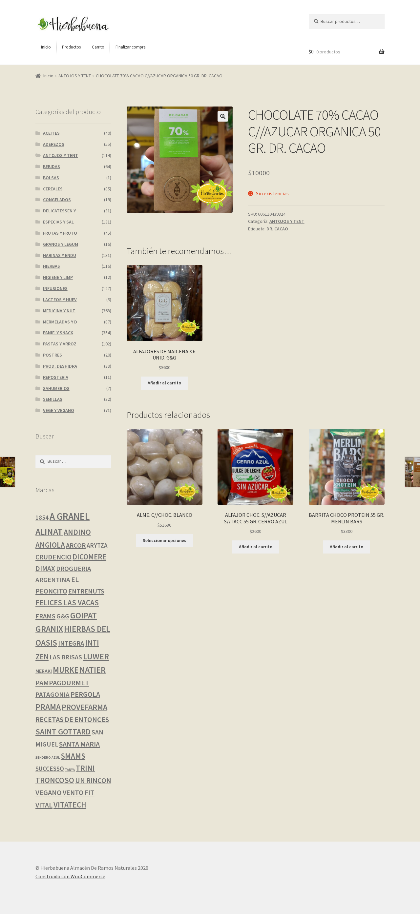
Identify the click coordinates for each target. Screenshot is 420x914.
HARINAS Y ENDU (59, 255)
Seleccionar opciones (164, 540)
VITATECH (69, 804)
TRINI (85, 768)
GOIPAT (83, 615)
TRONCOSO (54, 780)
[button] (223, 116)
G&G (62, 616)
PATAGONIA (52, 694)
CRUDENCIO (53, 557)
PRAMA (48, 707)
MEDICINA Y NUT (59, 311)
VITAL (43, 805)
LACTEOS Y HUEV (60, 299)
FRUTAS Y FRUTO (60, 233)
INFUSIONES (55, 288)
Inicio (48, 76)
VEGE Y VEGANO (58, 410)
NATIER (92, 670)
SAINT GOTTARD (63, 732)
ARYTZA (97, 545)
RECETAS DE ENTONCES (72, 719)
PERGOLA (85, 694)
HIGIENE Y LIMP (58, 277)
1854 (42, 517)
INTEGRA (71, 643)
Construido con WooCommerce (70, 876)
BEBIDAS (51, 166)
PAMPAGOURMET (62, 682)
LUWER (96, 656)
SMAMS (73, 756)
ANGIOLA (50, 545)
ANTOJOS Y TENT (74, 76)
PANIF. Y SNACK (58, 333)
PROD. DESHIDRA (60, 366)
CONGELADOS (57, 200)
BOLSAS (51, 178)
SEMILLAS (52, 399)
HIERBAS (51, 266)
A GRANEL (70, 516)
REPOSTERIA (55, 377)
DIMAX (45, 568)
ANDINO (77, 532)
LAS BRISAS (66, 657)
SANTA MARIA (79, 744)
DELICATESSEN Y (59, 211)
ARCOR (76, 545)
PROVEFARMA (84, 707)
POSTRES (52, 355)
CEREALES (53, 189)
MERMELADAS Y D (60, 322)
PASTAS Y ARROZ (59, 344)
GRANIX (49, 629)
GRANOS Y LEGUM (60, 244)
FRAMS (45, 616)
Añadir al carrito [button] (164, 383)
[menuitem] (45, 47)
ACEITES (51, 133)
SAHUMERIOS (56, 388)
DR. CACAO (277, 229)
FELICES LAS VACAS (67, 602)
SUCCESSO (49, 768)
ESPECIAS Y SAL (58, 222)
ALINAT (49, 531)
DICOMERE (89, 556)
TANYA (70, 770)
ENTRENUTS (86, 591)
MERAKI (43, 671)
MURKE (65, 670)
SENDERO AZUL (47, 757)
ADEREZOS (53, 144)
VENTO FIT (78, 792)
